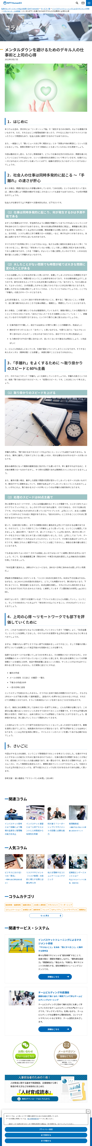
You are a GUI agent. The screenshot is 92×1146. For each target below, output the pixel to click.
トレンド (45, 909)
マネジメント (53, 905)
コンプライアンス (70, 909)
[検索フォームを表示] (77, 3)
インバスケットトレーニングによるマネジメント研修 (70, 8)
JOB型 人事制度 (39, 905)
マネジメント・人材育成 (11, 11)
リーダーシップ (66, 905)
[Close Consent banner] (88, 1111)
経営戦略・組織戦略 (13, 905)
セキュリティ (56, 909)
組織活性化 (27, 905)
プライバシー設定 (46, 1129)
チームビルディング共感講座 (60, 996)
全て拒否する (46, 1135)
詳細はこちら (53, 976)
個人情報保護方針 (33, 1119)
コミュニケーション (13, 909)
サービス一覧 (45, 8)
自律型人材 (27, 909)
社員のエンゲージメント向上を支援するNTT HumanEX (20, 8)
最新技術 (36, 909)
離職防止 (82, 909)
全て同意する (46, 1141)
